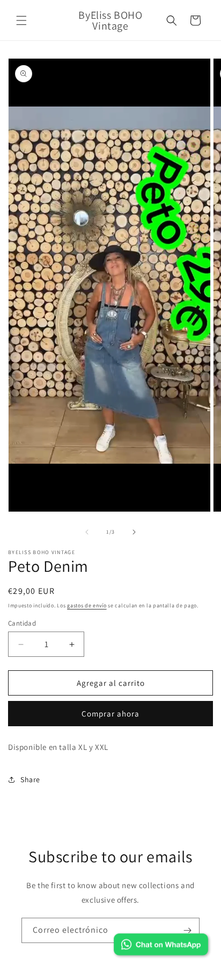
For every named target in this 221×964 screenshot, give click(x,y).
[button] (21, 20)
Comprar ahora (110, 713)
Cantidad (22, 623)
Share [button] (30, 779)
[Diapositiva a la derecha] (134, 532)
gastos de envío (87, 605)
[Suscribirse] (187, 930)
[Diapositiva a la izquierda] (87, 532)
